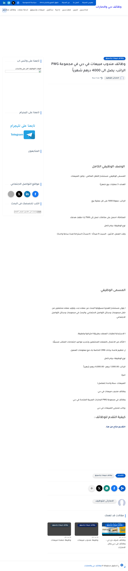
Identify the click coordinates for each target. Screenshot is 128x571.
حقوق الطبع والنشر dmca (49, 3)
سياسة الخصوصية (29, 3)
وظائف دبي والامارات (109, 7)
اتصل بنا (76, 3)
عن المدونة (66, 3)
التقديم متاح (119, 427)
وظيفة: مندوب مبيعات (87, 540)
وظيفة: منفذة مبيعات (61, 540)
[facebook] (18, 3)
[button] (114, 488)
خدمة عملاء (23, 10)
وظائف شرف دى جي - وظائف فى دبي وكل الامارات (116, 544)
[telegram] (8, 3)
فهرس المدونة (87, 3)
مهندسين (66, 10)
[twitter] (13, 3)
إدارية (57, 10)
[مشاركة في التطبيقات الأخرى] (92, 488)
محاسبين (84, 10)
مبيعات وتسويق (37, 10)
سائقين (49, 10)
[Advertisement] (64, 37)
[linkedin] (4, 3)
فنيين (75, 10)
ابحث (39, 212)
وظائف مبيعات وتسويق (115, 58)
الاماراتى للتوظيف (112, 78)
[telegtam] (11, 194)
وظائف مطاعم (9, 10)
